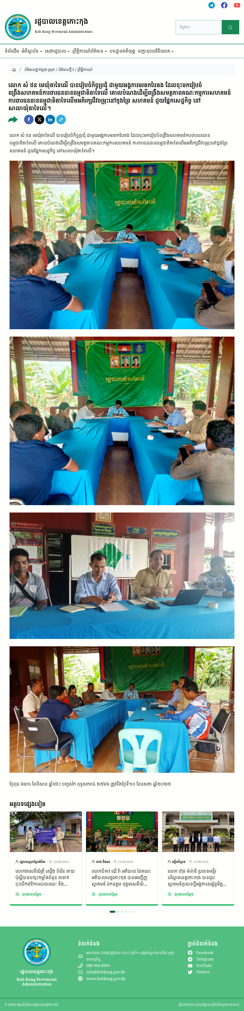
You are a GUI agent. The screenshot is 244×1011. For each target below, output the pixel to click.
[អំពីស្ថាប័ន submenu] (41, 51)
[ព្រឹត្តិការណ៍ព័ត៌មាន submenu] (106, 51)
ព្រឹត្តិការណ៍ (84, 69)
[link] (46, 858)
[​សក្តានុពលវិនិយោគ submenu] (172, 51)
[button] (29, 119)
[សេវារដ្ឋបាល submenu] (68, 51)
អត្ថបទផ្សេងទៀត (28, 804)
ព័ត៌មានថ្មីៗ (66, 69)
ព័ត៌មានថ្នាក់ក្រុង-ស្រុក (40, 69)
